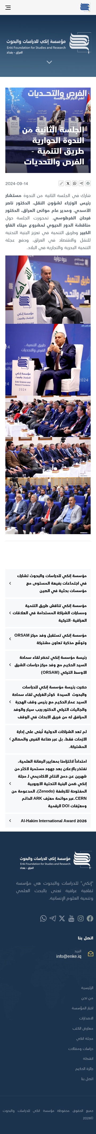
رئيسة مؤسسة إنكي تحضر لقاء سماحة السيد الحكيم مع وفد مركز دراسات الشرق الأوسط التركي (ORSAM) (50, 665)
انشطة (88, 1058)
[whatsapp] (74, 183)
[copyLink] (61, 183)
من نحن (87, 997)
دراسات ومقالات (80, 1048)
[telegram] (81, 183)
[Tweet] (68, 183)
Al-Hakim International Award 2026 (54, 820)
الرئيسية (87, 987)
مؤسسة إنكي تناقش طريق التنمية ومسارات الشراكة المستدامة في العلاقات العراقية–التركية (50, 613)
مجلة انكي (84, 1038)
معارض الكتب (83, 1028)
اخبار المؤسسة (82, 1008)
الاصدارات (86, 1018)
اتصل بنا (87, 1078)
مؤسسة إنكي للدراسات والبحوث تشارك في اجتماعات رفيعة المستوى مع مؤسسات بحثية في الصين (52, 583)
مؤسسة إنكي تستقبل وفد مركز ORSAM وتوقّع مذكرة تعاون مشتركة (50, 639)
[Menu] (19, 7)
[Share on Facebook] (88, 183)
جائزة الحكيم (84, 1068)
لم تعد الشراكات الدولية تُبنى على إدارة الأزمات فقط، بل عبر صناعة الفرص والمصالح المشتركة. (49, 739)
